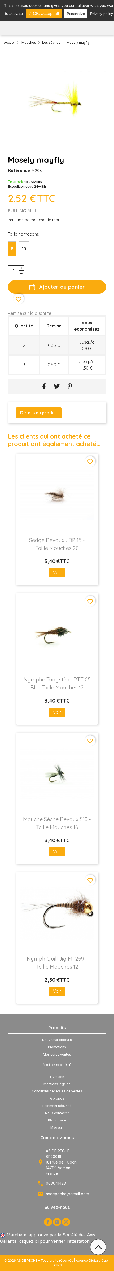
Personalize (76, 14)
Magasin (57, 1127)
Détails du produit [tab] (38, 412)
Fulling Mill (22, 211)
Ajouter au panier (62, 286)
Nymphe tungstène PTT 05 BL (57, 683)
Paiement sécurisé (57, 1106)
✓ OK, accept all (43, 13)
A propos (57, 1098)
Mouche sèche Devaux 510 (57, 823)
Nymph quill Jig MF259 (57, 962)
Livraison (57, 1077)
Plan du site (57, 1120)
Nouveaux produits (57, 1040)
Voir (57, 572)
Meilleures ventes (57, 1054)
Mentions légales (57, 1084)
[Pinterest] (70, 386)
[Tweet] (57, 386)
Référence (19, 170)
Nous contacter (57, 1113)
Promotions (57, 1047)
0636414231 (56, 1183)
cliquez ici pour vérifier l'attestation (54, 1241)
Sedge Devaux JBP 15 (57, 544)
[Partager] (44, 386)
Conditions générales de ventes (57, 1091)
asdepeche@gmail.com (67, 1193)
